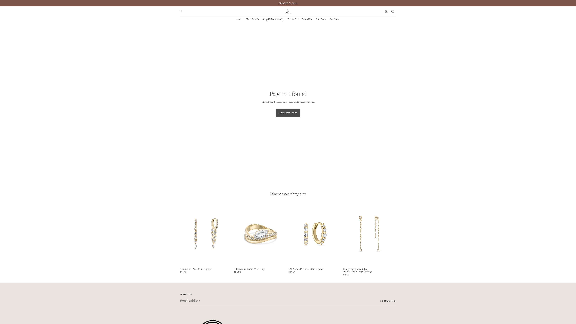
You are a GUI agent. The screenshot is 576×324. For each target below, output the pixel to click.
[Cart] (392, 11)
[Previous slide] (184, 233)
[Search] (181, 11)
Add (339, 262)
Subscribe (388, 301)
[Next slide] (228, 233)
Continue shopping (288, 113)
